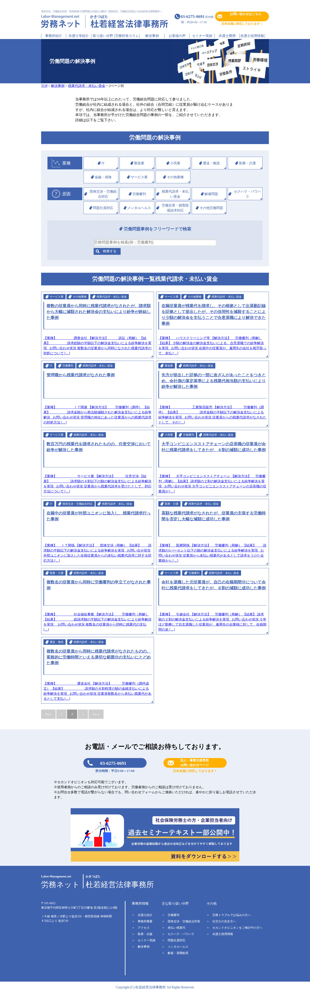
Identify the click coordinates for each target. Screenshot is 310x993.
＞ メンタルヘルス (175, 946)
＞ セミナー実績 (143, 940)
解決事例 (152, 36)
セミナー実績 (202, 36)
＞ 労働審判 (170, 915)
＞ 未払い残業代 (173, 927)
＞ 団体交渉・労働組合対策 (181, 921)
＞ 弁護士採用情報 (219, 934)
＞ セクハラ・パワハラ (178, 934)
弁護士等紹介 (79, 36)
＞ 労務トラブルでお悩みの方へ (228, 915)
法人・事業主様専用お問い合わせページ (194, 763)
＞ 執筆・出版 (142, 934)
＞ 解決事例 (141, 946)
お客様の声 (177, 36)
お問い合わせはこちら (245, 14)
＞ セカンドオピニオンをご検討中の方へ (234, 927)
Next (96, 714)
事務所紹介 (53, 36)
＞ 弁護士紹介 (142, 915)
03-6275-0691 (113, 763)
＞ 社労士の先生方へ (221, 921)
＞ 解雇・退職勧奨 (175, 953)
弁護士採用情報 (252, 36)
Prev (48, 714)
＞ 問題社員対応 (173, 940)
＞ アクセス (141, 927)
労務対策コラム (127, 36)
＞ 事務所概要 (142, 921)
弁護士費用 (227, 36)
